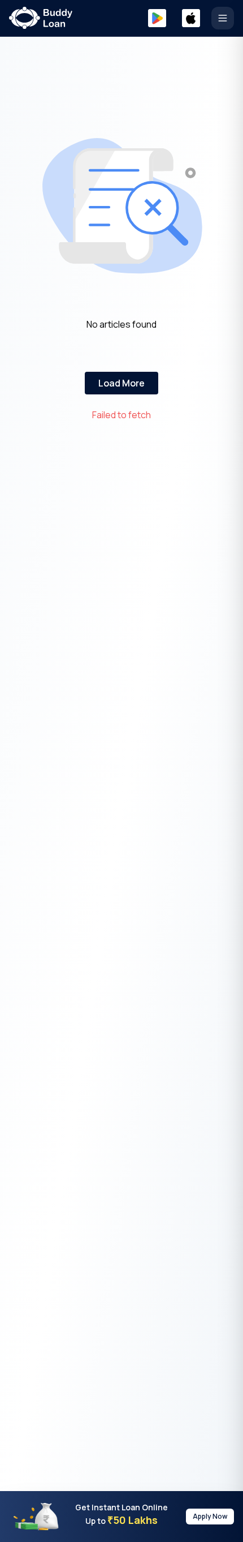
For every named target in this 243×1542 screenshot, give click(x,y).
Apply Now (210, 1516)
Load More (121, 383)
